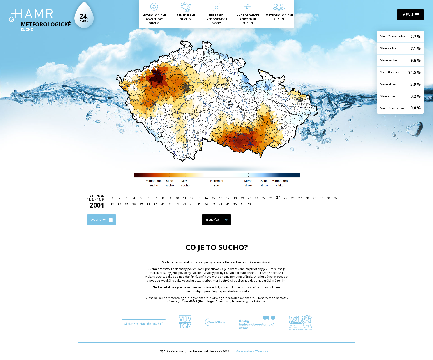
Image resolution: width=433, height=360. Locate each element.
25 (285, 198)
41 (170, 204)
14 (206, 198)
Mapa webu (244, 351)
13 (198, 198)
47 (213, 204)
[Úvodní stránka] (31, 15)
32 (336, 198)
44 (191, 204)
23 (271, 198)
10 (177, 198)
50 (235, 204)
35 (126, 204)
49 (227, 204)
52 (249, 204)
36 (134, 204)
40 (162, 204)
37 (141, 204)
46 (206, 204)
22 (263, 198)
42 (177, 204)
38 (148, 204)
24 (278, 197)
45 (198, 204)
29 (314, 198)
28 (307, 198)
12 (191, 198)
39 (155, 204)
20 (249, 198)
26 (292, 198)
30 (321, 198)
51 (242, 204)
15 (213, 198)
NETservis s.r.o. (263, 351)
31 (328, 198)
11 (184, 198)
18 (235, 198)
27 (300, 198)
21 (256, 198)
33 (112, 204)
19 (242, 198)
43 (184, 204)
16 (220, 198)
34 (119, 204)
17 (227, 198)
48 (220, 204)
